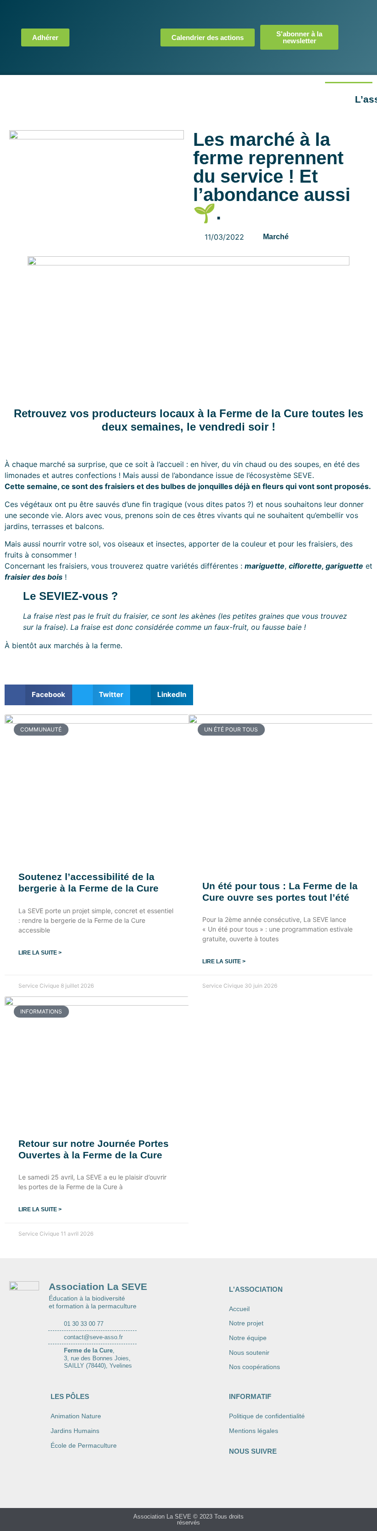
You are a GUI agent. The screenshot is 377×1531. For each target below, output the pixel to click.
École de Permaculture (84, 1445)
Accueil (239, 1308)
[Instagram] (354, 38)
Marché (276, 237)
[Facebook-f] (354, 16)
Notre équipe (248, 1337)
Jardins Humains (75, 1430)
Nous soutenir (249, 1352)
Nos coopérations (254, 1366)
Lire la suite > (40, 953)
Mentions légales (253, 1430)
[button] (38, 695)
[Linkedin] (354, 59)
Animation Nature (76, 1416)
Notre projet (246, 1323)
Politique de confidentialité (267, 1416)
